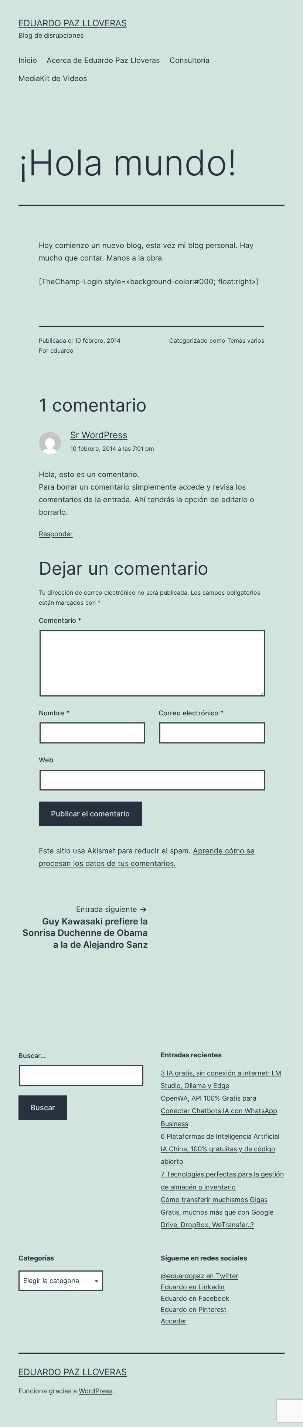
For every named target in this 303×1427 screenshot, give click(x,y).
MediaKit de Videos (52, 78)
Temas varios (245, 340)
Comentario (60, 620)
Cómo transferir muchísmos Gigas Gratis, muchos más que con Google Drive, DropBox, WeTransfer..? (217, 1212)
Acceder (174, 1321)
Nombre (54, 713)
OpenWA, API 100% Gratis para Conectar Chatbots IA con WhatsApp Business (219, 1110)
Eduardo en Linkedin (193, 1287)
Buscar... (32, 1056)
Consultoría (190, 60)
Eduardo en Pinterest (194, 1309)
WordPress (95, 1391)
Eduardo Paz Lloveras (72, 23)
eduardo (62, 350)
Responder (56, 534)
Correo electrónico (191, 713)
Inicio (27, 60)
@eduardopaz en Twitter (199, 1276)
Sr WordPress (98, 435)
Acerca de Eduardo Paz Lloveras (103, 60)
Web (46, 760)
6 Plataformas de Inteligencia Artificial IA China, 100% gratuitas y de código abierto (220, 1148)
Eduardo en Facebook (195, 1298)
